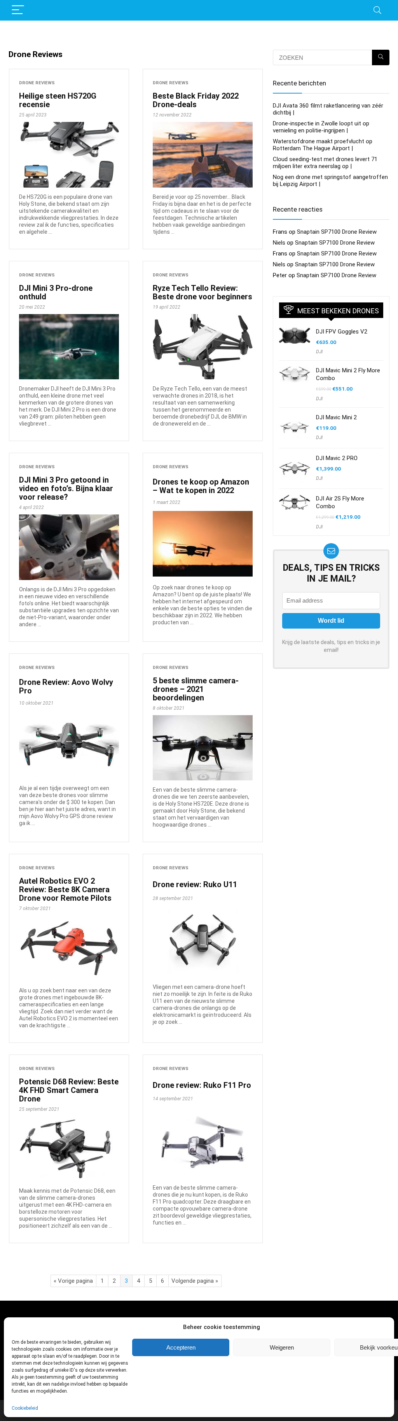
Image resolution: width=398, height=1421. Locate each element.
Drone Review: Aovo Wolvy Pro (66, 686)
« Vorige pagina (73, 1280)
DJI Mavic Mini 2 (336, 417)
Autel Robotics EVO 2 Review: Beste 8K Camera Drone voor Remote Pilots (65, 889)
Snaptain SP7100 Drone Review (337, 231)
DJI (319, 351)
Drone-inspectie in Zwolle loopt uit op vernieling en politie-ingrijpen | (321, 127)
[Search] (377, 10)
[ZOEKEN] (380, 57)
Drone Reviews (37, 82)
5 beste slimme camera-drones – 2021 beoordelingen (196, 689)
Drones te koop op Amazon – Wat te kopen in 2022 (201, 486)
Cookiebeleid (25, 1408)
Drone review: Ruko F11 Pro (202, 1085)
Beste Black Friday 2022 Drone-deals (196, 100)
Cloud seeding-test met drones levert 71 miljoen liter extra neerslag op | (325, 163)
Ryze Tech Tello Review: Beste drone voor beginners (202, 292)
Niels (279, 242)
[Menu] (18, 10)
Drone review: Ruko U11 (195, 884)
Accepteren (181, 1347)
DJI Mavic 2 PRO (337, 458)
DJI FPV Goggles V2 (341, 331)
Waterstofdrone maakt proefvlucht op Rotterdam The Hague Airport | (322, 145)
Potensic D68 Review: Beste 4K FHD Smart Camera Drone (69, 1090)
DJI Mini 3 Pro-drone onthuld (56, 292)
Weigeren (282, 1347)
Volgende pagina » (194, 1280)
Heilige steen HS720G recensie (57, 100)
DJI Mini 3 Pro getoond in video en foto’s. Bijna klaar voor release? (66, 488)
